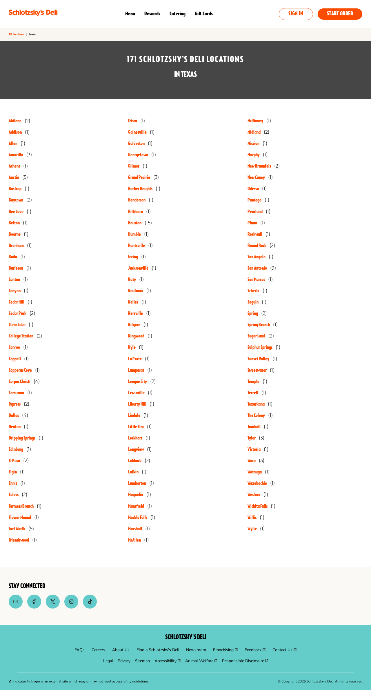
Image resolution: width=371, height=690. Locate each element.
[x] (53, 607)
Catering (178, 14)
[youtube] (16, 607)
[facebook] (34, 607)
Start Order (340, 14)
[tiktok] (90, 607)
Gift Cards (204, 14)
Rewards (152, 14)
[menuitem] (79, 650)
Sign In (295, 14)
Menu (130, 14)
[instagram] (71, 607)
